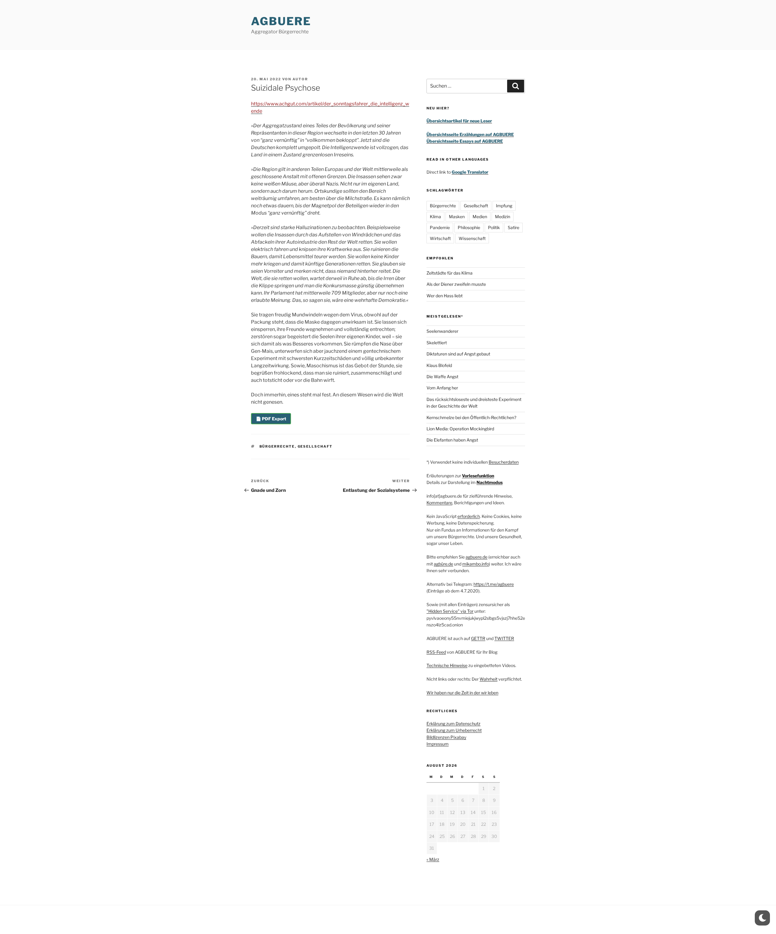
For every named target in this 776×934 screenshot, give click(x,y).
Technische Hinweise (446, 665)
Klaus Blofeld (439, 365)
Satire (513, 227)
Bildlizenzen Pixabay (446, 737)
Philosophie (469, 227)
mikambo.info (475, 563)
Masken (457, 216)
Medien (480, 216)
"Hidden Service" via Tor (449, 611)
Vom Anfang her (442, 387)
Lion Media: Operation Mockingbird (460, 428)
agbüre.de (443, 563)
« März (432, 859)
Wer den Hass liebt (444, 295)
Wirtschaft (440, 238)
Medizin (502, 216)
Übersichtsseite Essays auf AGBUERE (464, 141)
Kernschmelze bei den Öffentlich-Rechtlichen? (471, 417)
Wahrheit (488, 679)
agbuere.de (476, 556)
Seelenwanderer (442, 331)
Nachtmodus (490, 482)
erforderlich (468, 516)
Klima (435, 216)
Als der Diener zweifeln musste (456, 284)
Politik (494, 227)
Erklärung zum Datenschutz (453, 723)
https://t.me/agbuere (493, 584)
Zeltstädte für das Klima (449, 272)
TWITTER (504, 638)
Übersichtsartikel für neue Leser (459, 120)
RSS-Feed (436, 652)
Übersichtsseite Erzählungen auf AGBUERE (470, 134)
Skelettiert (436, 342)
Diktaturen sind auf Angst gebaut (458, 353)
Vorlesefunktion (478, 475)
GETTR (478, 638)
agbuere (281, 21)
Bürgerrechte (277, 446)
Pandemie (440, 227)
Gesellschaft (315, 446)
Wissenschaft (472, 238)
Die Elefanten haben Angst (452, 439)
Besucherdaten (504, 462)
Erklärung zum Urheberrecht (454, 730)
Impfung (504, 205)
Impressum (437, 743)
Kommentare (439, 502)
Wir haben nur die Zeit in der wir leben (462, 692)
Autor (300, 79)
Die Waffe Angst (442, 376)
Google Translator (470, 172)
